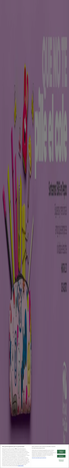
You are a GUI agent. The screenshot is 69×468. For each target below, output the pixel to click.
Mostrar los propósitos (61, 460)
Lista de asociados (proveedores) (39, 457)
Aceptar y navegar (61, 452)
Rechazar (61, 456)
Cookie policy (21, 465)
